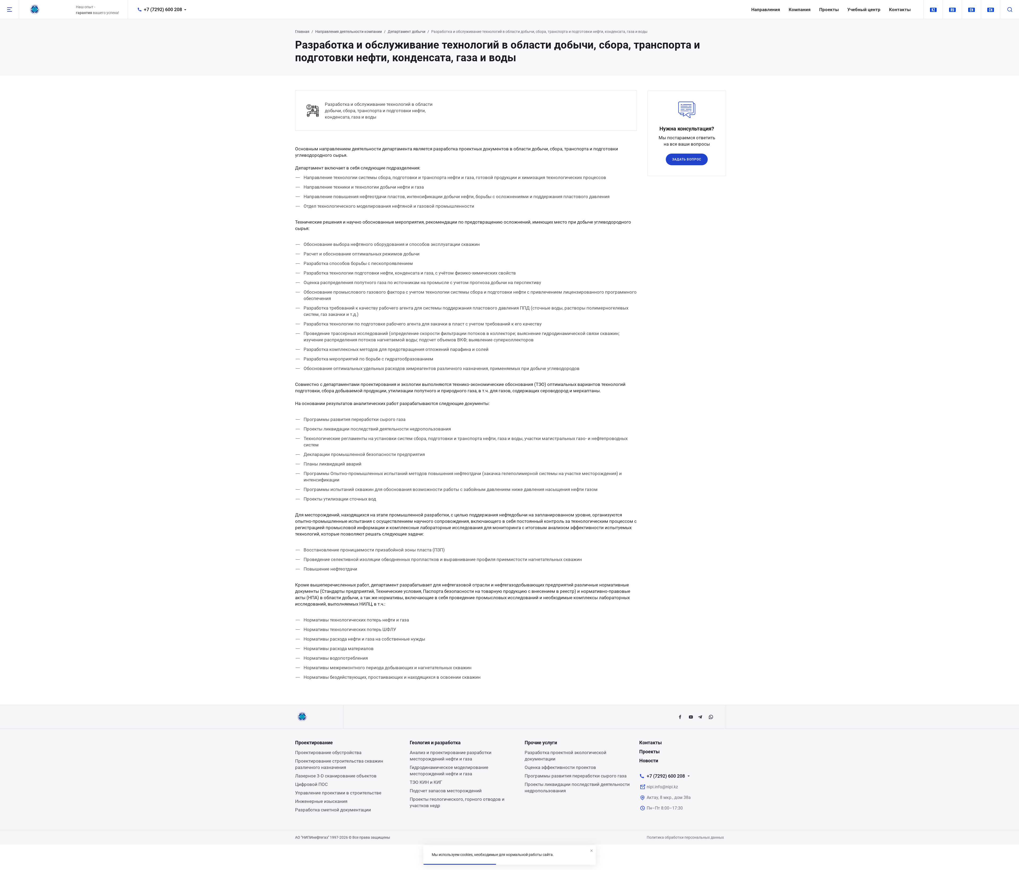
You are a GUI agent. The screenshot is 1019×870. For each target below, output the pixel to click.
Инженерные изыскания (321, 801)
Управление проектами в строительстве (338, 792)
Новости (648, 760)
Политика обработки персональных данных (685, 837)
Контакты (900, 9)
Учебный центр (863, 9)
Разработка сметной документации (333, 809)
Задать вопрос (686, 159)
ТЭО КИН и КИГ (426, 782)
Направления (765, 9)
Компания (800, 9)
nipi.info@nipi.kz (662, 786)
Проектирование (314, 742)
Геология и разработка (435, 742)
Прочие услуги (541, 742)
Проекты (829, 9)
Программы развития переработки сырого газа (576, 775)
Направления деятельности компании (348, 31)
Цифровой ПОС (311, 784)
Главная (302, 31)
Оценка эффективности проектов (560, 767)
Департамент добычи (406, 31)
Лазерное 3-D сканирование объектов (336, 775)
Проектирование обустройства (328, 752)
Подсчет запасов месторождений (446, 790)
